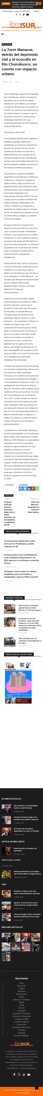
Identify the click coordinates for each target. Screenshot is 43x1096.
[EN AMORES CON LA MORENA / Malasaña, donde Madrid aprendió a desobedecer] (35, 951)
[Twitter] (25, 489)
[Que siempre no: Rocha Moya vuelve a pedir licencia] (7, 808)
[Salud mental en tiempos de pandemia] (7, 851)
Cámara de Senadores (21, 1016)
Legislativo (21, 1011)
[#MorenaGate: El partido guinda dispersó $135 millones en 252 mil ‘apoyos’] (10, 609)
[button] (37, 3)
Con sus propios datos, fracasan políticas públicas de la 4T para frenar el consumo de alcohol (27, 916)
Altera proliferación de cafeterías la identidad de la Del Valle (29, 641)
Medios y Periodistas (21, 1000)
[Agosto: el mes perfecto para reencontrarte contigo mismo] (7, 906)
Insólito (21, 997)
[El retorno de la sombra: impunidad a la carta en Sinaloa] (7, 832)
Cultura (22, 989)
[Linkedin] (29, 489)
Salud (21, 1005)
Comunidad (21, 1025)
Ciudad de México (21, 1022)
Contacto (36, 11)
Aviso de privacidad (22, 1093)
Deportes (21, 991)
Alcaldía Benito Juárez (21, 1027)
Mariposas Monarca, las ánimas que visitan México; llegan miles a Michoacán (27, 874)
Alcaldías (21, 1030)
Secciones (21, 986)
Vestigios (21, 1033)
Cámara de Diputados (22, 1013)
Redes (21, 1002)
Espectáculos (21, 994)
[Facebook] (21, 489)
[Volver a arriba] (36, 1088)
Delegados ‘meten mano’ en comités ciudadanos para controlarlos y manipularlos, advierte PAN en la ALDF (21, 574)
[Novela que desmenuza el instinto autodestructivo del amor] (6, 960)
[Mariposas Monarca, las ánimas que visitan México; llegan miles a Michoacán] (7, 874)
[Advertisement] (21, 724)
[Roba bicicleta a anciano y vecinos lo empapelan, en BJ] (16, 951)
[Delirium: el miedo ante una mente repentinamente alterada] (7, 894)
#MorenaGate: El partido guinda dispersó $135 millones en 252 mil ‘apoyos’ (29, 608)
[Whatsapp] (37, 489)
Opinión (21, 1008)
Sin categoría (6, 44)
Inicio (21, 983)
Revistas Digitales (21, 1036)
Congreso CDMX (22, 1019)
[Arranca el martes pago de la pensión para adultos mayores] (7, 820)
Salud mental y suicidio (11, 860)
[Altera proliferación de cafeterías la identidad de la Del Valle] (10, 642)
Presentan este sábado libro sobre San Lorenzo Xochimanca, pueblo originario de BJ (19, 544)
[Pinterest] (33, 489)
